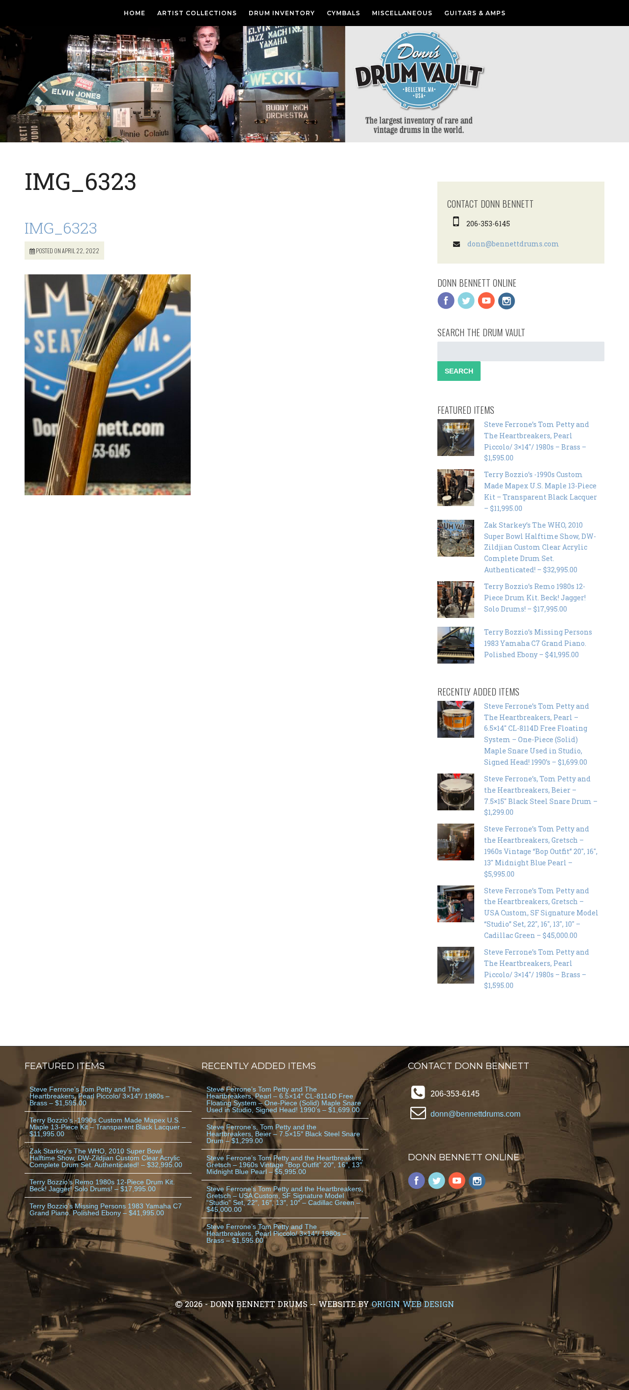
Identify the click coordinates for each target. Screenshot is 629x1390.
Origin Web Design (413, 1304)
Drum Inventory (282, 13)
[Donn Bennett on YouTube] (486, 307)
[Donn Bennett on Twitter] (466, 307)
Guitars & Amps (475, 13)
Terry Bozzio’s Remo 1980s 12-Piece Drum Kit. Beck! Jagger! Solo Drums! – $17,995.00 (535, 598)
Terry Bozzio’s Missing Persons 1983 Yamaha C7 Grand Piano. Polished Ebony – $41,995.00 (538, 643)
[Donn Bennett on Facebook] (446, 307)
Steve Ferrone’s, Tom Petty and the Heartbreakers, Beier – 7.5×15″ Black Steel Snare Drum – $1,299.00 (283, 1134)
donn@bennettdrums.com (513, 243)
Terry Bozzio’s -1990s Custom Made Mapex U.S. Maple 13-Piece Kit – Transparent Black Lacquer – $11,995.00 (107, 1127)
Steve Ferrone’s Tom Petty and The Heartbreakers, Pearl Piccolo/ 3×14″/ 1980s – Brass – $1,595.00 (99, 1096)
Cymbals (343, 13)
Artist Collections (197, 13)
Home (134, 13)
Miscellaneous (402, 13)
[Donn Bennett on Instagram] (506, 307)
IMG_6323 (61, 227)
